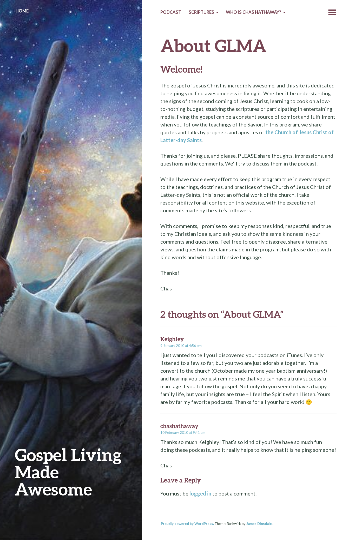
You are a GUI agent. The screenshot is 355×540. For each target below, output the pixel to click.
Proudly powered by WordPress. (187, 524)
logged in (200, 493)
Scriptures (201, 12)
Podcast (170, 12)
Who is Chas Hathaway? (253, 12)
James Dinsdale (259, 524)
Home (22, 11)
